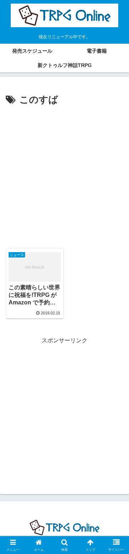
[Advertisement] (64, 176)
